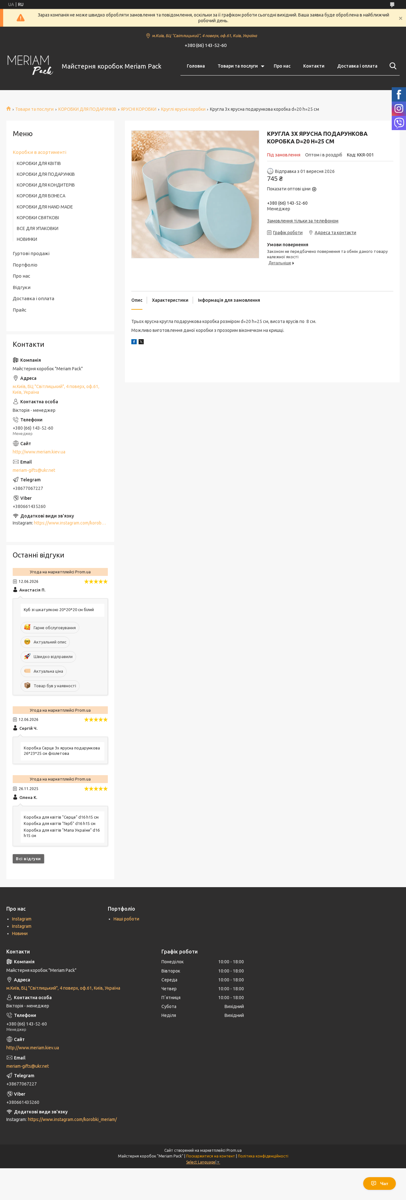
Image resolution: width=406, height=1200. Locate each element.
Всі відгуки (28, 858)
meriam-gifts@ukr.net (34, 470)
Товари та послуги (238, 66)
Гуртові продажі (31, 253)
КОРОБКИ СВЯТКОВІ (38, 217)
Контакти (313, 66)
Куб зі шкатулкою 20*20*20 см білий (59, 609)
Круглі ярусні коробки (183, 109)
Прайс (19, 310)
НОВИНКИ (27, 239)
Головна (196, 66)
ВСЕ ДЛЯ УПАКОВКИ (37, 228)
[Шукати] (392, 66)
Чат (384, 1183)
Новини (20, 933)
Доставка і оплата (357, 66)
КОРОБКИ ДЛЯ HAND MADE (45, 206)
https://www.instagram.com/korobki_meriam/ (78, 522)
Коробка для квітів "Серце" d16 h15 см (61, 817)
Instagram (21, 918)
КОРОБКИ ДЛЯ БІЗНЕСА (41, 195)
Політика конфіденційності (263, 1156)
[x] (141, 342)
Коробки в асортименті (39, 152)
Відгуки (21, 287)
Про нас (282, 66)
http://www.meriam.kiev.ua (39, 451)
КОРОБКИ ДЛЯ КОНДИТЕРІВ (46, 185)
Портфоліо (25, 264)
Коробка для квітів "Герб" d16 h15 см (59, 823)
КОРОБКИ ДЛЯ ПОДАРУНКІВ (87, 109)
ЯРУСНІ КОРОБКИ (138, 109)
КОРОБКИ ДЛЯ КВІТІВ (39, 163)
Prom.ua (234, 1150)
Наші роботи (126, 918)
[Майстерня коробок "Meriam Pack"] (30, 66)
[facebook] (134, 342)
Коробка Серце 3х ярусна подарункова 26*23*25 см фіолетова (62, 750)
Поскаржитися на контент (210, 1156)
